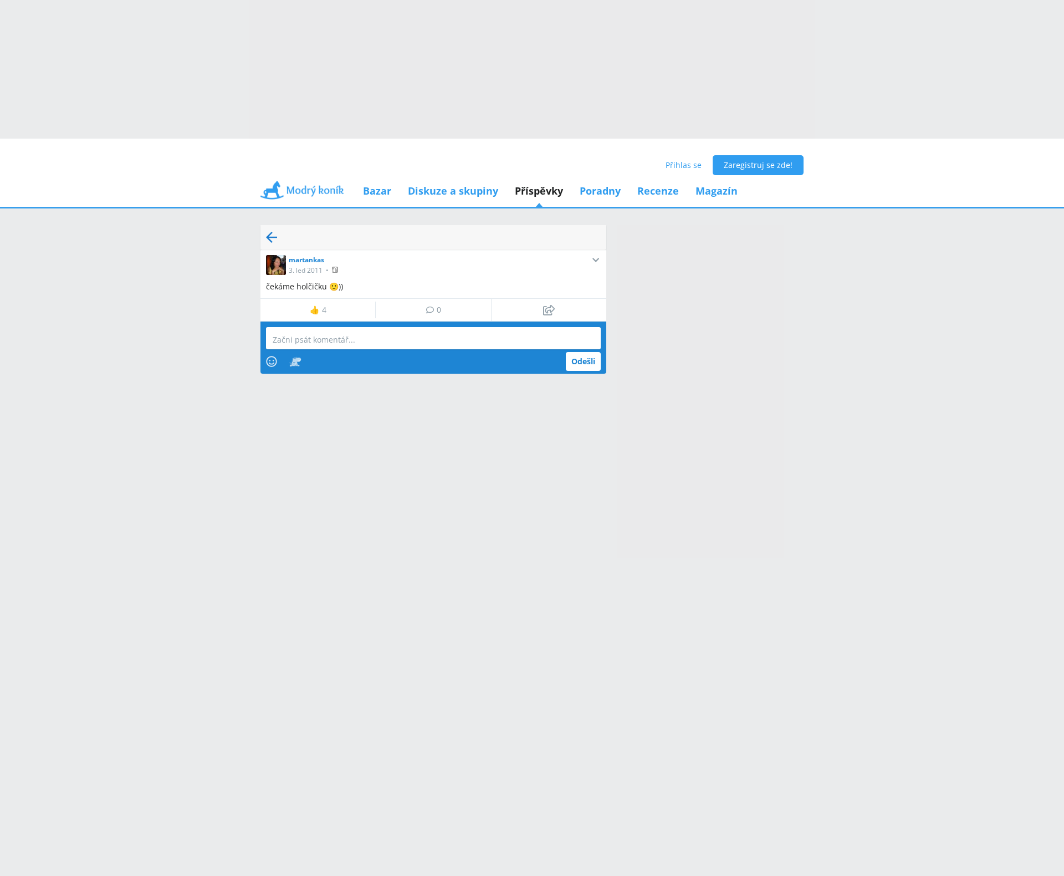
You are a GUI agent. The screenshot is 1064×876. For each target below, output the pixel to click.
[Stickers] (295, 361)
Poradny (600, 190)
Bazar (377, 190)
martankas (306, 259)
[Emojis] (271, 361)
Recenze (658, 190)
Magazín (716, 190)
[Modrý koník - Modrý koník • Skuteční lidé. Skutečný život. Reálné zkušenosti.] (302, 194)
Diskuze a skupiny (453, 190)
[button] (336, 269)
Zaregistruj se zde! (758, 165)
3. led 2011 (306, 270)
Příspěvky (539, 190)
